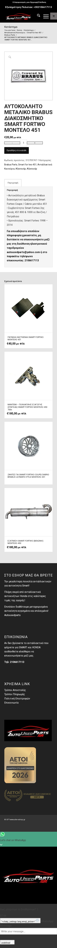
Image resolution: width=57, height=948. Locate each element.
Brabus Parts (10, 164)
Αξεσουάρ (21, 168)
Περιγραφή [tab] (13, 183)
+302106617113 (43, 7)
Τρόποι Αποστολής (15, 690)
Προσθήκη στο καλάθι (16, 150)
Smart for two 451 (27, 164)
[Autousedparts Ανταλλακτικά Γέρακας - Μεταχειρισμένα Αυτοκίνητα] (23, 16)
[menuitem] (29, 2)
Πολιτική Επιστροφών (17, 698)
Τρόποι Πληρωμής (14, 694)
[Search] (37, 16)
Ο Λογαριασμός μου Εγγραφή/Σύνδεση (29, 2)
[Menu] (44, 16)
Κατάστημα (10, 26)
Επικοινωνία (11, 702)
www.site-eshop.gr (17, 820)
